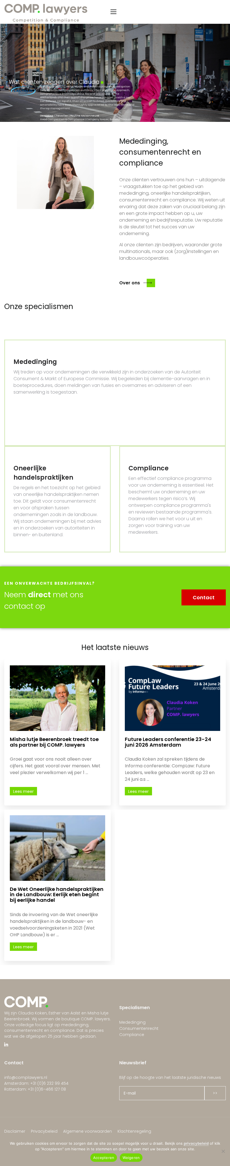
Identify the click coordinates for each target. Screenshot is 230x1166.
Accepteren (103, 1157)
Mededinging (132, 1022)
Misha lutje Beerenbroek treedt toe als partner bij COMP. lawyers (54, 742)
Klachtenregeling (134, 1131)
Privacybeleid (44, 1131)
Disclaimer (14, 1131)
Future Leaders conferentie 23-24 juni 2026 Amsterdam (168, 742)
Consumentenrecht (138, 1028)
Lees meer (23, 791)
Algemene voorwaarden (87, 1131)
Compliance (131, 1034)
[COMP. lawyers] (46, 11)
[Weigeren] (223, 1151)
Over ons (129, 283)
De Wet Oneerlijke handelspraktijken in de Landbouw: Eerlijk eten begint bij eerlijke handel (57, 895)
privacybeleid (196, 1143)
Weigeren (131, 1157)
